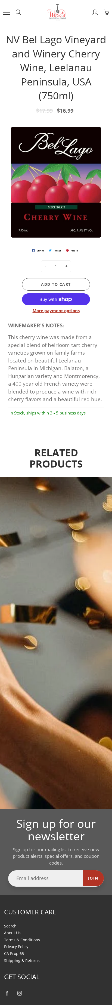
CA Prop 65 (14, 953)
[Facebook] (7, 993)
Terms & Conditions (22, 940)
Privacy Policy (16, 946)
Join (93, 878)
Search (10, 926)
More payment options (56, 310)
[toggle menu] (6, 12)
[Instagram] (19, 993)
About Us (12, 932)
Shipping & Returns (22, 960)
